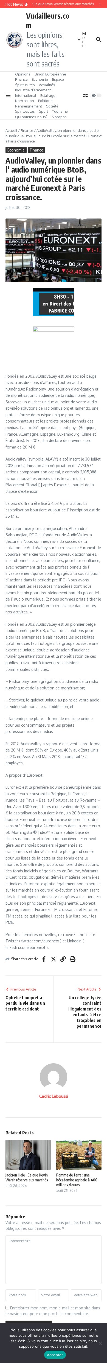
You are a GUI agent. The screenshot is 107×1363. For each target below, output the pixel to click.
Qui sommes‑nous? (31, 117)
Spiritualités (25, 85)
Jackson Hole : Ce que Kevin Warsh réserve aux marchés (26, 1177)
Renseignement (28, 106)
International (25, 95)
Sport (43, 111)
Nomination (24, 100)
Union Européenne (50, 74)
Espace (58, 79)
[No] (100, 1343)
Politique (45, 100)
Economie (40, 79)
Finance (21, 79)
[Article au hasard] (85, 95)
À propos (59, 117)
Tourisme (60, 111)
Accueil (11, 130)
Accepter (55, 1355)
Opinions (22, 74)
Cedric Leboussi (53, 1096)
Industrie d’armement (33, 90)
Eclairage (47, 95)
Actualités (47, 85)
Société (52, 106)
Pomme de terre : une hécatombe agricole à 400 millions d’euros (76, 1180)
